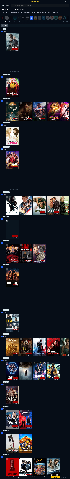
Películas (10, 22)
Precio (44, 21)
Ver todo (4, 22)
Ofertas (11, 25)
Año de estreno (28, 21)
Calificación (51, 21)
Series (16, 22)
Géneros (37, 21)
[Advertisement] (13, 62)
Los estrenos (5, 25)
